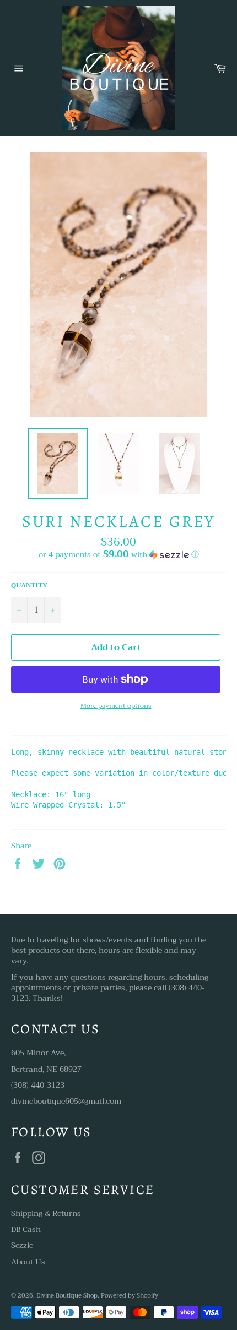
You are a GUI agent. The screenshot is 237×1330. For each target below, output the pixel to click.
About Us (28, 1261)
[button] (118, 554)
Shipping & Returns (46, 1213)
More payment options (116, 706)
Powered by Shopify (129, 1295)
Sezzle (22, 1245)
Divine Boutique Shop (67, 1295)
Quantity (29, 585)
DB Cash (26, 1229)
